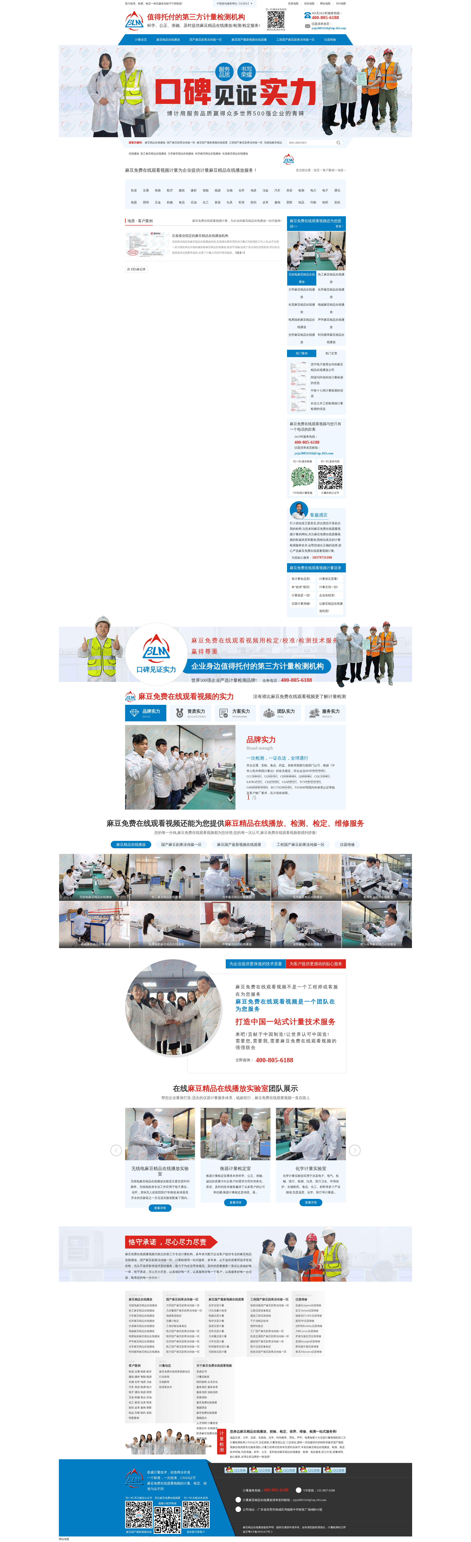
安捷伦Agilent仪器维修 (308, 1305)
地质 (340, 170)
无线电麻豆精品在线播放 (301, 278)
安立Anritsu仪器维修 (307, 1310)
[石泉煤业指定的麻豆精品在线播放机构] (147, 244)
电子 (131, 1392)
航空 (149, 1371)
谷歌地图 (309, 3)
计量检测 (333, 1527)
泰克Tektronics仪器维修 (308, 1351)
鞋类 (149, 1402)
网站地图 (325, 3)
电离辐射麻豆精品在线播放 (301, 323)
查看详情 (160, 1202)
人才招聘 (201, 1423)
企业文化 (213, 1382)
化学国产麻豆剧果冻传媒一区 (183, 1341)
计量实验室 (202, 1376)
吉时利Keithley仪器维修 (308, 1326)
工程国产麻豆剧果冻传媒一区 (295, 39)
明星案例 (134, 1418)
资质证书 (201, 1371)
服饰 (143, 1407)
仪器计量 (325, 1437)
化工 (131, 1402)
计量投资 (213, 1423)
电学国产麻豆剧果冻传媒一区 (183, 1336)
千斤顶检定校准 (259, 1321)
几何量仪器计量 (218, 1336)
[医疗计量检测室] (235, 1134)
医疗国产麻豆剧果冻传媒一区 (183, 1351)
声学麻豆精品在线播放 (331, 323)
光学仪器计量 (216, 1331)
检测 (143, 1387)
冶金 (149, 1382)
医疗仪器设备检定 (260, 1346)
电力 (149, 1387)
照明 (149, 1392)
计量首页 (141, 39)
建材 (137, 1376)
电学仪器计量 (216, 1321)
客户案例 (180, 50)
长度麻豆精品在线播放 (235, 153)
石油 (149, 1397)
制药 (143, 1412)
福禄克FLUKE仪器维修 (308, 1315)
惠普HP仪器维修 (304, 1321)
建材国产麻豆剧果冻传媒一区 (267, 1341)
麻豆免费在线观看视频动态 (174, 1371)
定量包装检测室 (310, 1168)
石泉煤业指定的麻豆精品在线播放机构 (200, 236)
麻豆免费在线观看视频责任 (206, 1415)
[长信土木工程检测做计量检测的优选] (299, 406)
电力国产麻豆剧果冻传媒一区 (183, 1331)
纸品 (131, 1412)
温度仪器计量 (216, 1326)
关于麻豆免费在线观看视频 (234, 50)
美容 (137, 1387)
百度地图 (293, 3)
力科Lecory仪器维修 (306, 1331)
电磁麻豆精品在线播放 (331, 308)
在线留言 (213, 1428)
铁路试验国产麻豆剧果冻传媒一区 (269, 1305)
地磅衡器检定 (174, 1315)
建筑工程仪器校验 (260, 1315)
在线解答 (164, 1382)
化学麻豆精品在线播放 (208, 153)
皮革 (137, 1407)
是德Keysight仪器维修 (307, 1341)
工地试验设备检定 (176, 1326)
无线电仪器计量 (218, 1351)
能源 (149, 1376)
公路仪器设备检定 (260, 1310)
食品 (143, 1397)
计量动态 (201, 50)
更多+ (339, 226)
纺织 (131, 1407)
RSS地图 (341, 3)
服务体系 (213, 1387)
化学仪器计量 (216, 1305)
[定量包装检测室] (311, 1134)
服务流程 (201, 1392)
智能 (143, 1376)
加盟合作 (201, 1428)
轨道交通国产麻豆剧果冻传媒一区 (269, 1336)
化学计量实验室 (160, 1168)
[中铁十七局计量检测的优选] (299, 393)
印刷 (137, 1412)
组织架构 (201, 1382)
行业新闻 (164, 1376)
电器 (143, 1392)
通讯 (137, 1392)
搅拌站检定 (256, 1326)
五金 (131, 1397)
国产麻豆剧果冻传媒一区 (206, 39)
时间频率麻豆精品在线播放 (331, 338)
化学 (137, 1382)
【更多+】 (240, 252)
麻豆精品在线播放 (168, 39)
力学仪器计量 (216, 1341)
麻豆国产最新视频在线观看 (249, 39)
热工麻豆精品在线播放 (153, 153)
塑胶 (149, 1407)
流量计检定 (172, 1321)
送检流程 (213, 1392)
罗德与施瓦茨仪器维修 (308, 1336)
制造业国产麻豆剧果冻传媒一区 (268, 1351)
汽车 (131, 1387)
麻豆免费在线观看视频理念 (206, 1405)
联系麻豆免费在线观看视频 (279, 50)
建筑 (131, 1376)
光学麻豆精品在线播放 (301, 338)
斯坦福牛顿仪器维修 (307, 1346)
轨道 (131, 1371)
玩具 (143, 1402)
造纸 (149, 1412)
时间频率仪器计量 (219, 1346)
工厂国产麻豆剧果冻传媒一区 (267, 1331)
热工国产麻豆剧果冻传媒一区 (183, 1346)
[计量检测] (134, 21)
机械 (137, 1397)
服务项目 (201, 1387)
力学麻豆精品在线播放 (181, 153)
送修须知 (201, 1397)
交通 (137, 1371)
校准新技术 (165, 1387)
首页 (317, 170)
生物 (131, 1382)
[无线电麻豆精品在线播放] (316, 251)
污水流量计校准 (218, 1310)
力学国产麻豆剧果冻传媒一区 (183, 1305)
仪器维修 (330, 39)
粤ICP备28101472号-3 (260, 1531)
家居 (137, 1402)
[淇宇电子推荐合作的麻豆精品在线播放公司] (299, 367)
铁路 (143, 1371)
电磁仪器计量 (216, 1315)
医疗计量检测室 (235, 1168)
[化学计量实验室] (160, 1134)
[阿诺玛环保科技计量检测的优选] (299, 380)
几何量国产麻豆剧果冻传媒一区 (184, 1310)
